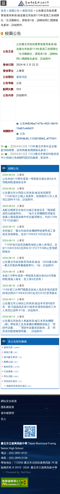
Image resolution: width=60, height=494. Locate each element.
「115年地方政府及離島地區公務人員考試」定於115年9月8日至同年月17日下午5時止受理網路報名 (29, 248)
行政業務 (11, 371)
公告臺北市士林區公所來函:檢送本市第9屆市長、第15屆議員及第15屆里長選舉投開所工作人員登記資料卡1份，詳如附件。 (29, 307)
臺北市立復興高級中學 (43, 467)
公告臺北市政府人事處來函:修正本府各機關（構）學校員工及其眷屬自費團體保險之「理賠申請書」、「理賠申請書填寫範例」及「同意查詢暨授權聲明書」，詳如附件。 (28, 326)
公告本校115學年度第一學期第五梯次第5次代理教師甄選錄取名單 (29, 180)
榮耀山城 (10, 362)
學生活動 (11, 376)
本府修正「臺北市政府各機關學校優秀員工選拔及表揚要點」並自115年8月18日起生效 (28, 232)
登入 (3, 419)
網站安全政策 (9, 401)
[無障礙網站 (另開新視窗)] (30, 482)
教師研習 (12, 366)
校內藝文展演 (13, 357)
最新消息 (12, 347)
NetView (26, 472)
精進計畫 (10, 352)
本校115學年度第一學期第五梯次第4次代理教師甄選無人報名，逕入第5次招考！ (29, 277)
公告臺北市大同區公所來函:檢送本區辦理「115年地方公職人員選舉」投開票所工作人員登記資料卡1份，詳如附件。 (29, 196)
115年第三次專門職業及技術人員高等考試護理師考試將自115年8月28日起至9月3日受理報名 (29, 291)
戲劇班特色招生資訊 (19, 386)
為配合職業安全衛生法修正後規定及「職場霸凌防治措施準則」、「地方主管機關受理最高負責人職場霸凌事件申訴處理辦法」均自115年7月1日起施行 (29, 215)
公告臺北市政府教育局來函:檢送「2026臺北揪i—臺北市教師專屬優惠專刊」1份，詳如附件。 (30, 263)
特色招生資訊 (13, 381)
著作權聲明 (7, 413)
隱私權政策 (7, 407)
